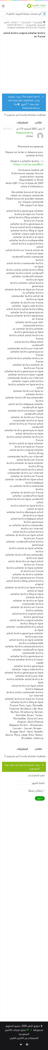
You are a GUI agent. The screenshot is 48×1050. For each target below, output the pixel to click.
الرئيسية (38, 22)
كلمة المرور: (38, 783)
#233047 (8, 129)
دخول (40, 798)
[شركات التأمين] (36, 6)
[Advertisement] (24, 64)
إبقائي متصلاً (35, 791)
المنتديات (26, 22)
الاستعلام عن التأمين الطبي (24, 1038)
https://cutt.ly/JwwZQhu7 (28, 164)
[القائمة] (3, 7)
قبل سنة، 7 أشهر (30, 104)
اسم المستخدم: (36, 775)
